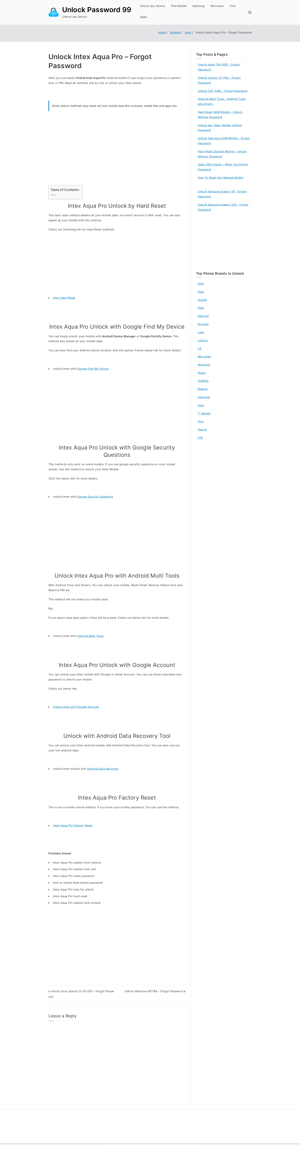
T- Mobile (204, 413)
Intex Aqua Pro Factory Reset (72, 825)
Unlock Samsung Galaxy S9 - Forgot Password (222, 194)
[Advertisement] (116, 150)
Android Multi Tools (90, 636)
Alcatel (202, 300)
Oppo (143, 17)
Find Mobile (179, 6)
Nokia (202, 373)
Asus (201, 291)
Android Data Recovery (102, 768)
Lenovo (203, 340)
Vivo (233, 6)
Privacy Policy (163, 1129)
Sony (201, 405)
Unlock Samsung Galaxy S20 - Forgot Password (223, 207)
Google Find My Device (93, 368)
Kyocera (203, 324)
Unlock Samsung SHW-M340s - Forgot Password (224, 140)
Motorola (204, 364)
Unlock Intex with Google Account (76, 707)
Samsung (198, 6)
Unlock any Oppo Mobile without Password (220, 127)
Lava (201, 332)
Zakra (171, 1150)
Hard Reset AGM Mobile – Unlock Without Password (220, 114)
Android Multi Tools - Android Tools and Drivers (222, 101)
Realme (202, 389)
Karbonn (203, 316)
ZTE (200, 437)
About (158, 1121)
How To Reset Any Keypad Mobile (220, 177)
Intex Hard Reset (64, 297)
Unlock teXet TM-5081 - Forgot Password (219, 67)
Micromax (217, 6)
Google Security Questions (95, 496)
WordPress (187, 1150)
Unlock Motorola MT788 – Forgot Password (153, 991)
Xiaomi (202, 429)
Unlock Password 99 (96, 9)
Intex (201, 308)
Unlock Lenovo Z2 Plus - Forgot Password (219, 80)
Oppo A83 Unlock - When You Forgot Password (223, 167)
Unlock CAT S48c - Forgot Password (222, 91)
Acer (201, 283)
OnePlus (203, 381)
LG (199, 348)
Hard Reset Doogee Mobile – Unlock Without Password (222, 154)
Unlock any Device (152, 6)
